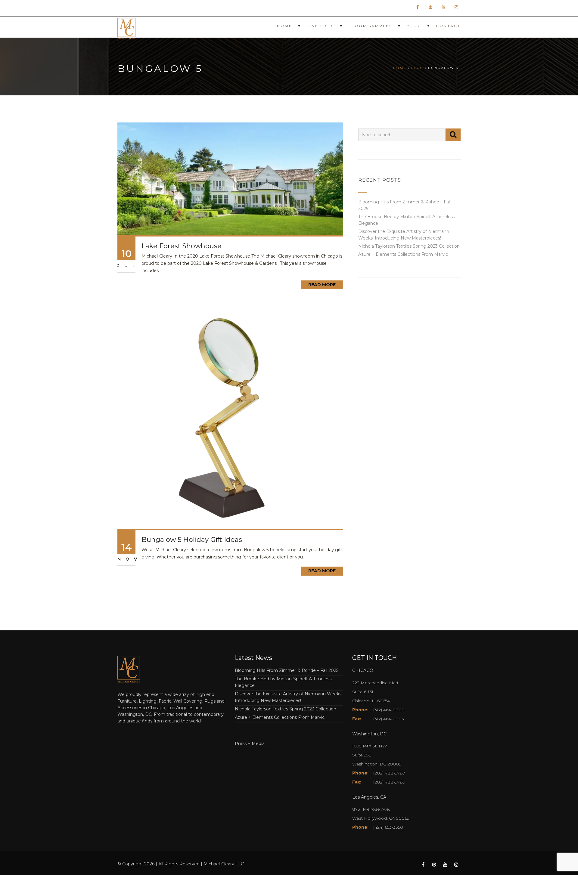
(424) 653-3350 (388, 827)
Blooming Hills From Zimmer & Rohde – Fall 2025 (286, 670)
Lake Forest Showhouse (181, 246)
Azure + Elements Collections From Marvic (403, 254)
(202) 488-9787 (389, 773)
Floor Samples (370, 25)
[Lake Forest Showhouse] (230, 178)
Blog (414, 25)
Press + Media (250, 743)
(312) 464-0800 (389, 710)
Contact (448, 25)
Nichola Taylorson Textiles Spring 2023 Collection (409, 246)
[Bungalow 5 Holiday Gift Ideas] (230, 415)
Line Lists (320, 25)
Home (284, 25)
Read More (322, 284)
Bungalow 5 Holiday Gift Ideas (191, 540)
